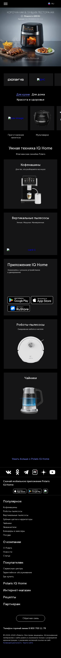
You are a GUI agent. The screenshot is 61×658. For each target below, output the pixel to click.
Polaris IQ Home (15, 583)
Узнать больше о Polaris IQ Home (30, 459)
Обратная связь (31, 618)
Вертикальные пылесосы (15, 515)
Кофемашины (10, 507)
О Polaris (7, 548)
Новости (7, 552)
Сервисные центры (13, 568)
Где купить (8, 576)
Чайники (7, 523)
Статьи (6, 555)
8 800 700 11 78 (37, 628)
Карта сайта (28, 643)
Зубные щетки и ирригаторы (17, 519)
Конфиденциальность (12, 643)
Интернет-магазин (17, 590)
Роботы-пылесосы (12, 511)
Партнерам (11, 604)
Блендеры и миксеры (14, 531)
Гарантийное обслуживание (17, 572)
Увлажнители (9, 527)
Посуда (7, 535)
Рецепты (9, 597)
